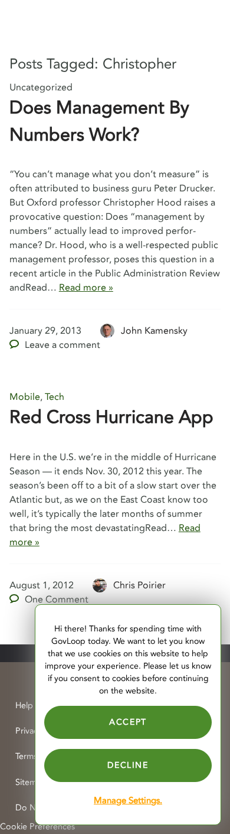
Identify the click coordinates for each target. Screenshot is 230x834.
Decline (127, 765)
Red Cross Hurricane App (111, 417)
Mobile (24, 396)
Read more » (86, 287)
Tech (54, 396)
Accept (128, 722)
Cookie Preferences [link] (37, 826)
